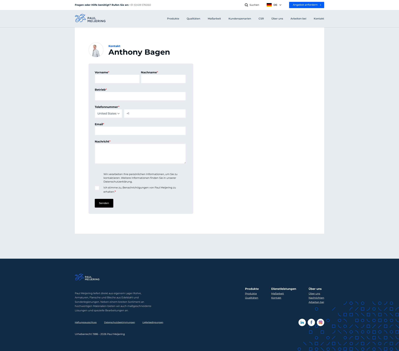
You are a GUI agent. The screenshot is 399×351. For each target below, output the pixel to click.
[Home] (87, 277)
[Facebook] (311, 322)
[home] (90, 19)
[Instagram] (320, 322)
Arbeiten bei (316, 302)
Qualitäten (251, 297)
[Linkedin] (302, 322)
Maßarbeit (277, 293)
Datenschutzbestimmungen (119, 322)
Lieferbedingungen (152, 322)
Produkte (173, 18)
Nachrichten (316, 297)
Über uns (314, 293)
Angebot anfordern (305, 4)
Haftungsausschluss (86, 322)
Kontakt (276, 297)
